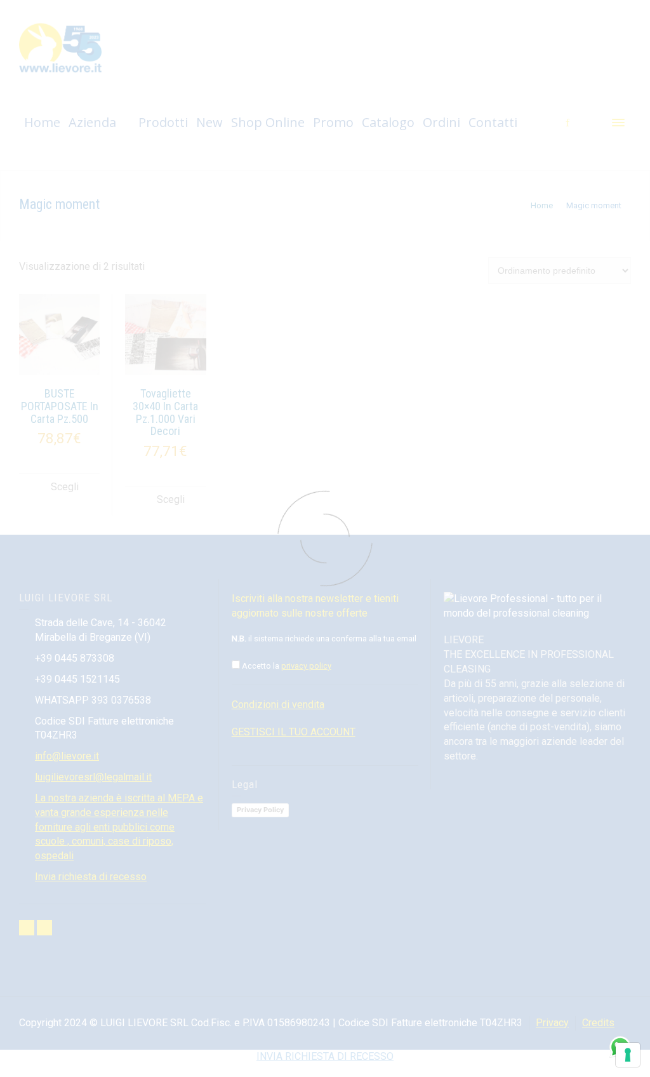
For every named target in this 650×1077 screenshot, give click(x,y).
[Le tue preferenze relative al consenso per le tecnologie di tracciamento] (628, 1055)
